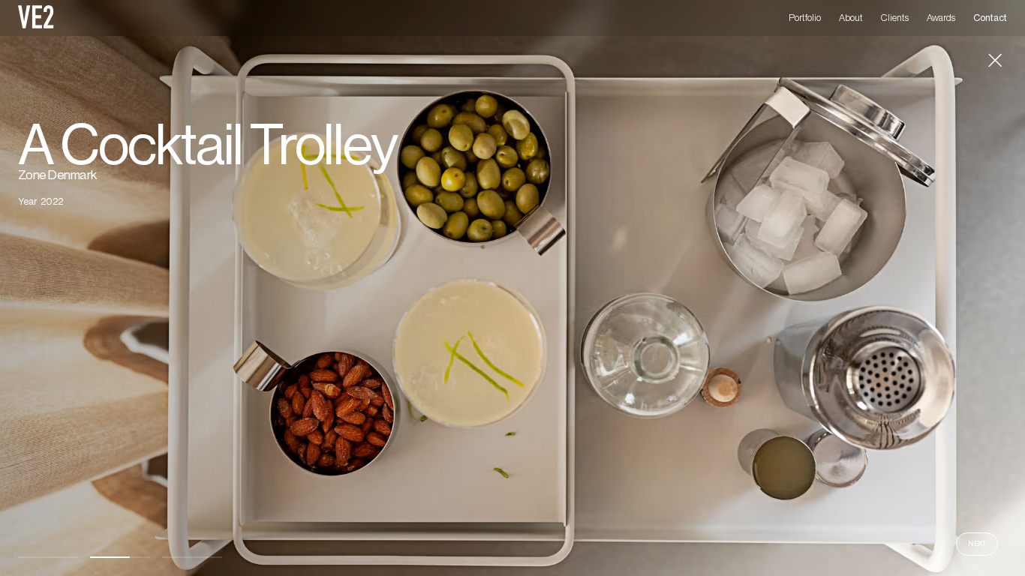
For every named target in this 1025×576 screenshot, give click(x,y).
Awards (941, 18)
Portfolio (805, 18)
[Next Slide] (768, 288)
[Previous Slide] (256, 288)
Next (977, 544)
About (851, 18)
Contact (990, 18)
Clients (895, 18)
